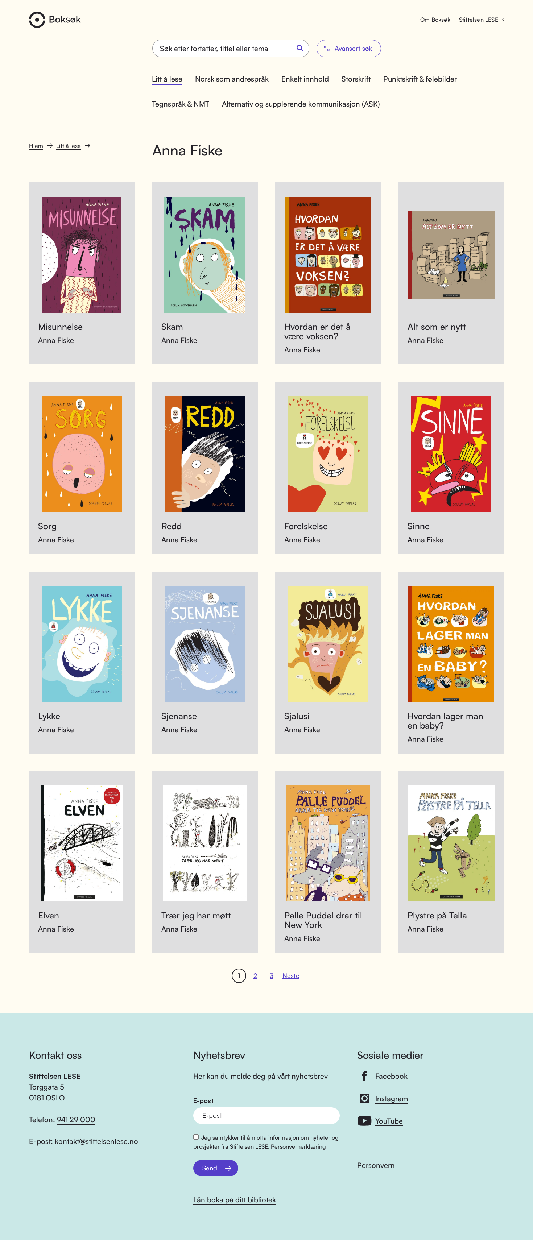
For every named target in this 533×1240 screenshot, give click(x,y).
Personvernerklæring (298, 1146)
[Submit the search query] (300, 48)
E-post (203, 1100)
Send (209, 1168)
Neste (290, 975)
